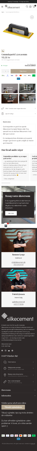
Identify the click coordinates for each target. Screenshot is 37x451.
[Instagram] (6, 350)
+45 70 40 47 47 (18, 265)
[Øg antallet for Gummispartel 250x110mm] (8, 71)
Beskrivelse (7, 122)
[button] (6, 226)
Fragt (8, 59)
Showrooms (6, 390)
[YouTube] (9, 350)
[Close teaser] (10, 221)
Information (6, 395)
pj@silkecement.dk (18, 302)
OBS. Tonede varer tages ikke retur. (15, 108)
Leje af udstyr (9, 114)
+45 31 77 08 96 (18, 304)
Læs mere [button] (11, 213)
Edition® (33, 443)
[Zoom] (32, 17)
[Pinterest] (13, 350)
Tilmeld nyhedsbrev (13, 407)
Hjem (2, 12)
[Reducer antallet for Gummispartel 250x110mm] (3, 71)
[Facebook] (2, 350)
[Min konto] (30, 6)
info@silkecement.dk (18, 262)
